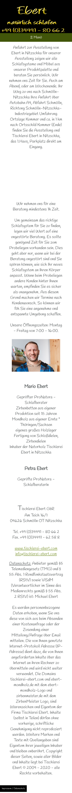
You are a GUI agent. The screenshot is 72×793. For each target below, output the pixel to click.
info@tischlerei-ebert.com (36, 554)
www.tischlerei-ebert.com (36, 548)
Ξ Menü (36, 37)
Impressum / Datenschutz (13, 788)
